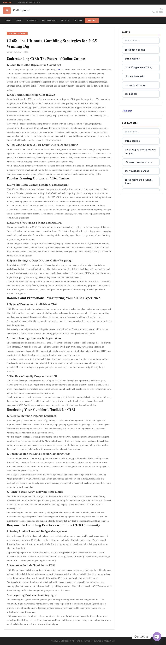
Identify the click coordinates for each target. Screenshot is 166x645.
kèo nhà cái (131, 93)
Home (9, 20)
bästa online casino (135, 76)
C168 (59, 69)
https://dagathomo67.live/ (138, 67)
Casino (78, 20)
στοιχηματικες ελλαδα (137, 170)
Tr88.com (127, 110)
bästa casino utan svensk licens (138, 181)
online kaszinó (132, 140)
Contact (92, 20)
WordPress (109, 640)
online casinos (132, 58)
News (19, 20)
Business (32, 20)
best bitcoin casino (135, 49)
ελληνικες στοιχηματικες (138, 162)
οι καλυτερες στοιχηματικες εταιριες (140, 151)
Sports (65, 20)
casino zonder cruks (135, 85)
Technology (49, 20)
